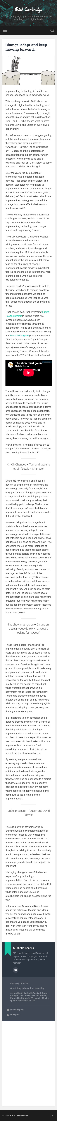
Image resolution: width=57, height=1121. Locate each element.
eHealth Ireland (39, 995)
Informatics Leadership (33, 988)
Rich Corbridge (28, 9)
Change (14, 995)
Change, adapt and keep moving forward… (26, 47)
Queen (13, 1000)
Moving (45, 998)
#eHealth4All (16, 993)
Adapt (44, 993)
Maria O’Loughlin (19, 335)
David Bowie (25, 995)
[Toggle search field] (52, 30)
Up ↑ (52, 1115)
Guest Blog (15, 988)
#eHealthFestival (32, 993)
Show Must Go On (26, 1000)
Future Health (17, 998)
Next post (15, 1014)
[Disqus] (28, 1063)
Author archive (15, 970)
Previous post (17, 1009)
